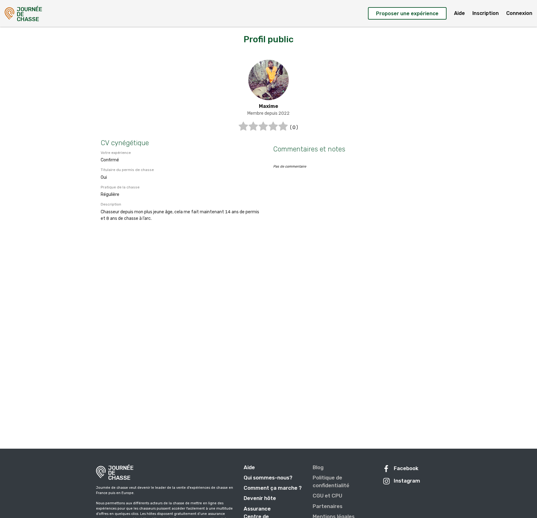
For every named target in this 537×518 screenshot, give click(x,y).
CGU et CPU (327, 496)
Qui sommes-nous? (268, 477)
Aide (459, 13)
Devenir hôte (260, 498)
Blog (318, 467)
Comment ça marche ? (273, 488)
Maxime (268, 106)
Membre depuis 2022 (268, 113)
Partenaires (327, 506)
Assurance (257, 509)
